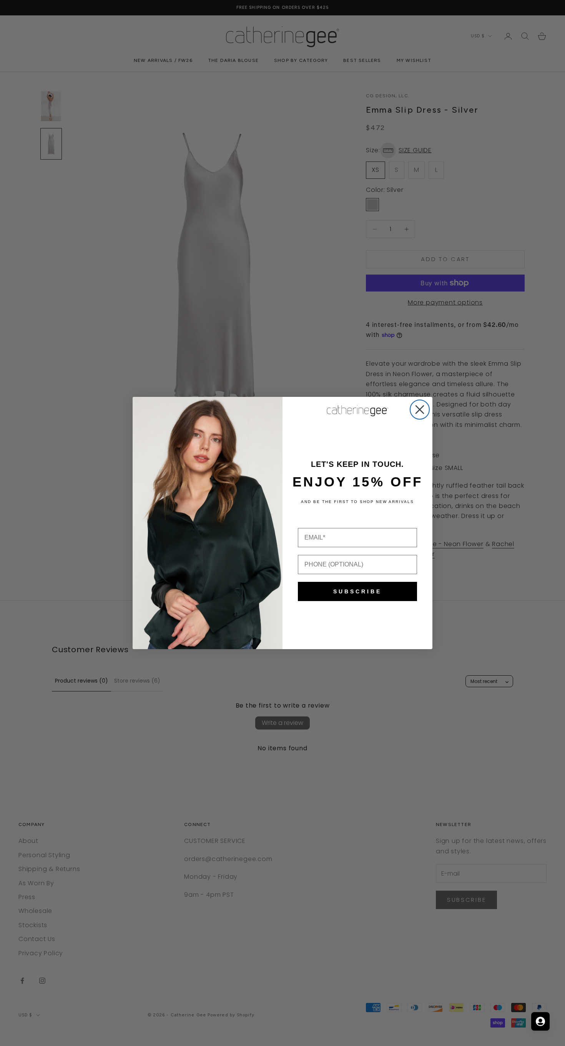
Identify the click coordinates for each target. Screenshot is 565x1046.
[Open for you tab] (540, 1021)
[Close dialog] (419, 409)
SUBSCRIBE (357, 591)
